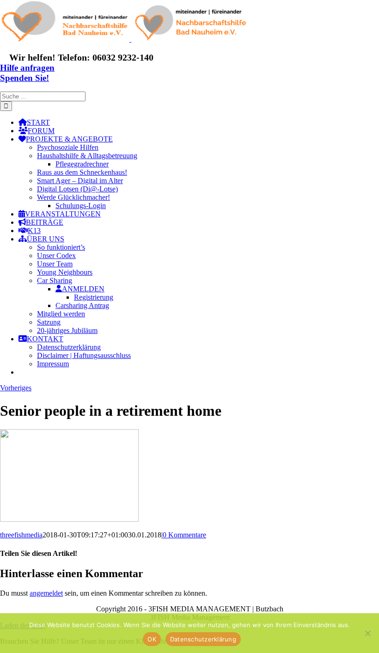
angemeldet (46, 593)
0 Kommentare (184, 535)
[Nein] (367, 633)
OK (151, 639)
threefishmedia (21, 535)
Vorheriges (15, 388)
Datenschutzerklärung (203, 639)
